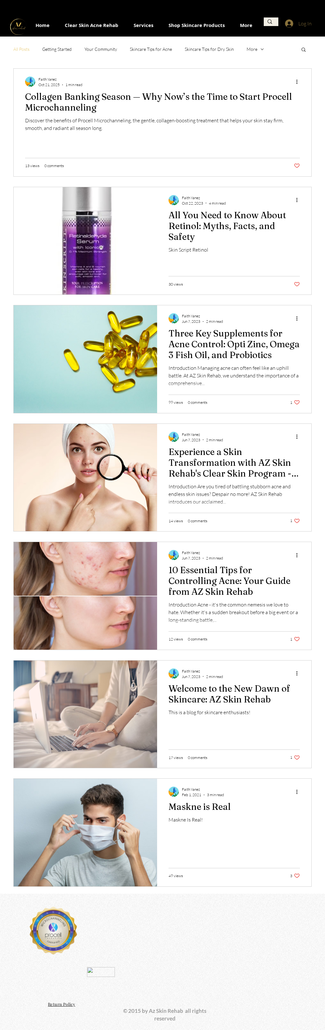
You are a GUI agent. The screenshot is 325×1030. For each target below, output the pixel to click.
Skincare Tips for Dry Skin (209, 49)
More (252, 49)
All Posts (21, 49)
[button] (304, 50)
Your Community (100, 49)
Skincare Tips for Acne (151, 49)
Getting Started (57, 49)
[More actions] (299, 81)
